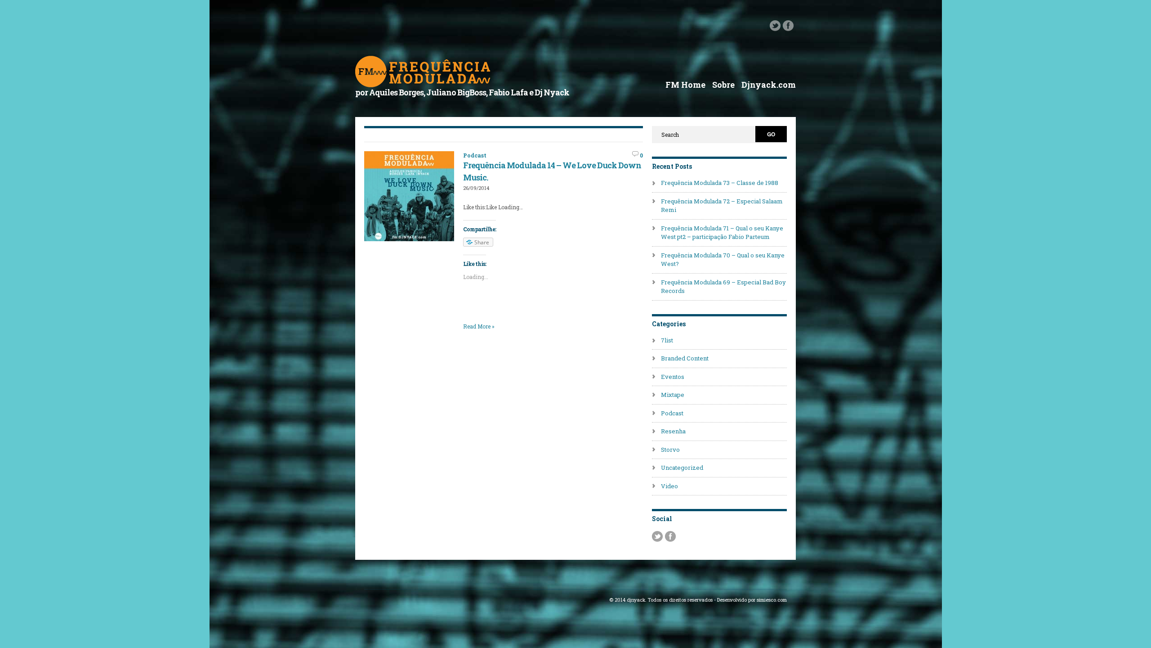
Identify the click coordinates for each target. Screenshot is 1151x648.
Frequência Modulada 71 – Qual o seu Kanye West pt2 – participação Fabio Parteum (722, 232)
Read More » (479, 326)
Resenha (673, 431)
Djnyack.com (768, 84)
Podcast (474, 155)
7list (667, 340)
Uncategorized (682, 468)
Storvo (670, 450)
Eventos (672, 377)
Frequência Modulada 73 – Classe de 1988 (719, 183)
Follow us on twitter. (775, 25)
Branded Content (685, 358)
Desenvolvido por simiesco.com (752, 600)
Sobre (723, 84)
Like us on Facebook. (788, 25)
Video (669, 486)
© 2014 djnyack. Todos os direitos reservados (661, 600)
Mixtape (672, 395)
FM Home (685, 84)
